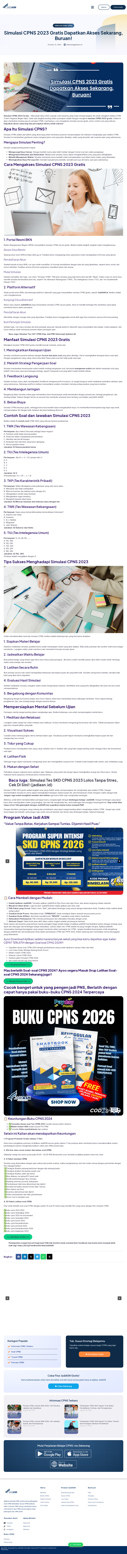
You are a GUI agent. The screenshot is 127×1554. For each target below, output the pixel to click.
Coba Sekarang (64, 1386)
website (107, 903)
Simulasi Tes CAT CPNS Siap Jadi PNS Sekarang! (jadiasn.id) (47, 334)
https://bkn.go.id (34, 255)
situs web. (75, 906)
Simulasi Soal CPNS (63, 26)
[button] (92, 7)
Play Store (61, 903)
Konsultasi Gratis (95, 1354)
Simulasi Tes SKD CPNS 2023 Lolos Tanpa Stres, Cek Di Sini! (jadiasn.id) (63, 782)
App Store (74, 903)
